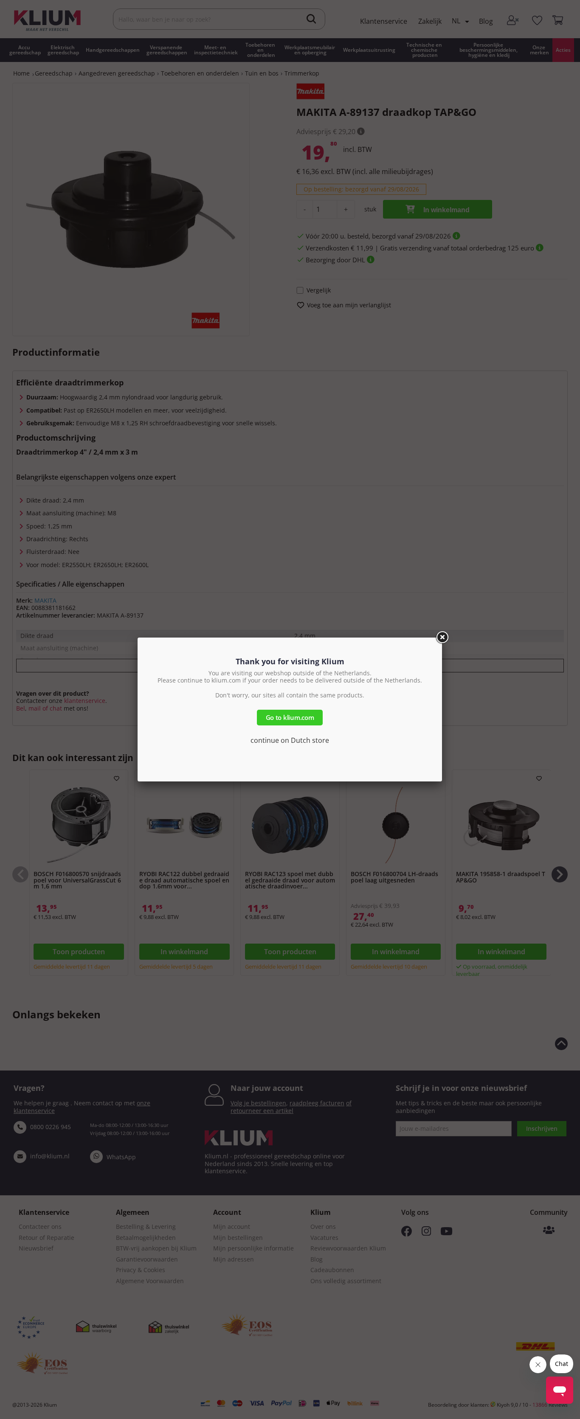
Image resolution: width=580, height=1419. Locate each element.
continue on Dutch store (290, 740)
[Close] (442, 637)
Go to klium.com (290, 717)
